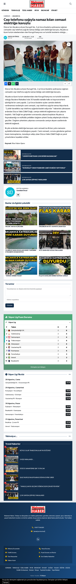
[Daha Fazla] (17, 83)
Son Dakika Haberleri (47, 556)
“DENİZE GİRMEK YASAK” (13, 276)
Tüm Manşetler (12, 556)
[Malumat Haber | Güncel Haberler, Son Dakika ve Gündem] (37, 4)
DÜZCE (68, 568)
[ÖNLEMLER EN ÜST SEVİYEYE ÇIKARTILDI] (55, 216)
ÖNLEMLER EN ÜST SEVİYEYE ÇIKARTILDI (52, 226)
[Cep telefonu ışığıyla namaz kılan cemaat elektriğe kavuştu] (38, 61)
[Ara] (70, 4)
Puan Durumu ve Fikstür (48, 552)
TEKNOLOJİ (15, 10)
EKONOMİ (45, 10)
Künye (37, 570)
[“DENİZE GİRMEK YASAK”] (21, 265)
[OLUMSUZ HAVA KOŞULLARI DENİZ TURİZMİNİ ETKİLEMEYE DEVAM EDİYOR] (21, 239)
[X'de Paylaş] (9, 83)
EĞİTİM (62, 568)
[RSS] (38, 539)
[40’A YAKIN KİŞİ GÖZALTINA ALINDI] (55, 239)
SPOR (36, 10)
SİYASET (54, 10)
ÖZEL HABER (27, 10)
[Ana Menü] (5, 4)
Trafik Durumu (12, 552)
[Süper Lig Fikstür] (70, 374)
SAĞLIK (50, 568)
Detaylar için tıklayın (38, 367)
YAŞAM (56, 568)
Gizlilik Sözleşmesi (22, 570)
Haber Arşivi (12, 560)
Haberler (7, 16)
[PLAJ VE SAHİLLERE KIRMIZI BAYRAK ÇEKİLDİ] (55, 265)
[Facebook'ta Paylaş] (5, 83)
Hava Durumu (46, 548)
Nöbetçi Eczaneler (14, 548)
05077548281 (39, 527)
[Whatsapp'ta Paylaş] (13, 83)
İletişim (31, 570)
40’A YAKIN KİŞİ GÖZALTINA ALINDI (51, 250)
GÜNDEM (5, 10)
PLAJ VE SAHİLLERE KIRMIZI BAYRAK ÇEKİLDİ (53, 276)
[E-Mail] (18, 195)
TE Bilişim (43, 575)
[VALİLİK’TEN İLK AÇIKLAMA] (21, 216)
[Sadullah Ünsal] (10, 192)
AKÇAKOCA (16, 16)
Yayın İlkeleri (56, 570)
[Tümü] (70, 436)
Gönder (10, 305)
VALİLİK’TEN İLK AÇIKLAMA (14, 226)
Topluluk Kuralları (45, 570)
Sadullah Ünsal (22, 190)
